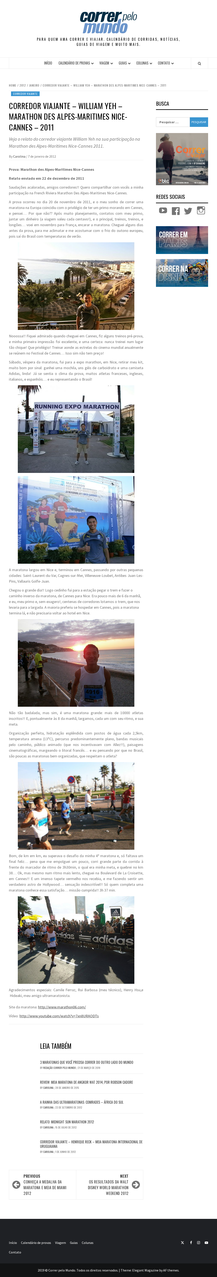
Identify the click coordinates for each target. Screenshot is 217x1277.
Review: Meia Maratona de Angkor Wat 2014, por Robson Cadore (86, 1082)
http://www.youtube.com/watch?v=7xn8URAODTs (59, 1015)
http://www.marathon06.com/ (62, 1007)
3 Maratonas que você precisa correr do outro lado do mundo (86, 1062)
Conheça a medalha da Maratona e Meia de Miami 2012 (45, 1184)
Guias (123, 63)
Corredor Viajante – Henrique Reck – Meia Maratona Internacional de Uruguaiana (91, 1144)
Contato (164, 63)
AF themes (171, 1270)
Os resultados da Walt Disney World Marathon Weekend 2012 (108, 1184)
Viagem (104, 63)
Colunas (142, 63)
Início (48, 63)
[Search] (199, 63)
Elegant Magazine (145, 1270)
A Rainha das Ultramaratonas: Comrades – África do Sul (81, 1102)
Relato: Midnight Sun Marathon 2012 (67, 1121)
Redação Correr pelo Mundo (60, 1068)
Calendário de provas (74, 63)
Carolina (19, 156)
